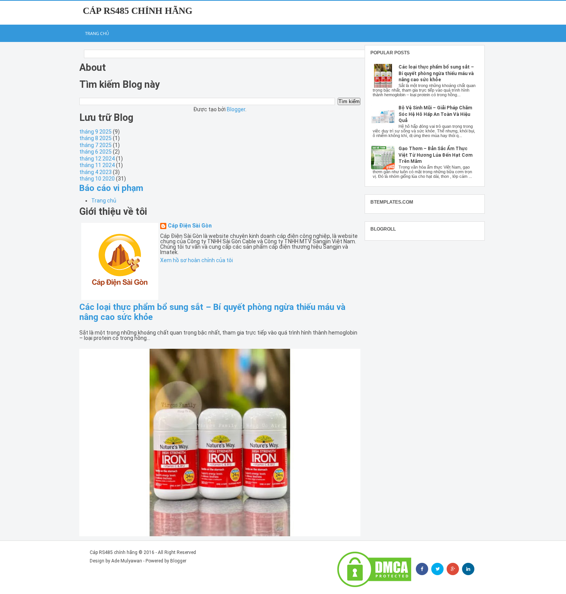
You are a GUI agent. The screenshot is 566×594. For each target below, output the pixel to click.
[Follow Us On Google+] (453, 569)
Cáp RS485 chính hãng (138, 11)
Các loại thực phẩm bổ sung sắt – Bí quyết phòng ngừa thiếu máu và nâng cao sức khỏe (436, 73)
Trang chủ (97, 33)
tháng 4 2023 (95, 172)
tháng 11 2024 (97, 165)
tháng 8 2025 (95, 138)
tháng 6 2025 (95, 152)
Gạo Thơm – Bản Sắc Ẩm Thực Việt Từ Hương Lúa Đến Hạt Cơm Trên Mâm (435, 155)
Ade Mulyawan (126, 561)
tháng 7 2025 (95, 145)
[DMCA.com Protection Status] (374, 569)
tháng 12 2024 (97, 159)
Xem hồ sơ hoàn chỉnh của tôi (196, 260)
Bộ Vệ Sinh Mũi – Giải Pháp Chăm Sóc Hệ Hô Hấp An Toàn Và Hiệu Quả (435, 114)
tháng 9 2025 (95, 132)
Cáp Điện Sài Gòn (190, 226)
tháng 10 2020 (97, 179)
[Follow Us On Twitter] (437, 569)
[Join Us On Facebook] (422, 569)
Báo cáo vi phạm (111, 188)
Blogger (236, 109)
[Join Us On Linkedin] (468, 569)
